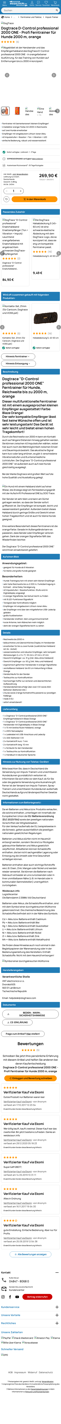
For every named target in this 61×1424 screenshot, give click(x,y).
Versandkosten (47, 1381)
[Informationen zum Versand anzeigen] (4, 1355)
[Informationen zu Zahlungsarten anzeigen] (30, 1340)
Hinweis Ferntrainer (16, 356)
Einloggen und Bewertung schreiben (32, 1078)
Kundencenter (16, 1290)
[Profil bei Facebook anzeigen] (10, 1297)
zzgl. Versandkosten (20, 174)
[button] (30, 54)
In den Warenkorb (36, 199)
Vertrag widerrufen (37, 1296)
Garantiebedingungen (39, 1389)
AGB (10, 1372)
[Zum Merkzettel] (6, 199)
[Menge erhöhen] (21, 191)
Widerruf (32, 1372)
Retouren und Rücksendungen (37, 1391)
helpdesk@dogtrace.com (19, 998)
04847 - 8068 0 (19, 1281)
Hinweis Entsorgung (17, 363)
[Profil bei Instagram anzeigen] (3, 1297)
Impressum (20, 1372)
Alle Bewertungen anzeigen (32, 1254)
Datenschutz (46, 1372)
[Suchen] (57, 10)
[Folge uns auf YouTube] (17, 1297)
